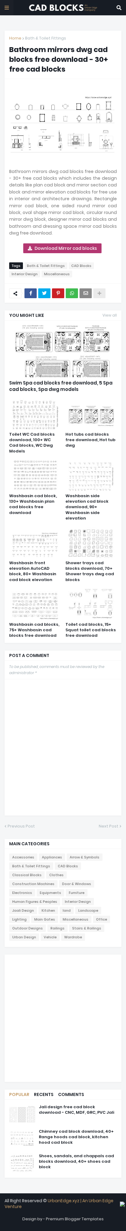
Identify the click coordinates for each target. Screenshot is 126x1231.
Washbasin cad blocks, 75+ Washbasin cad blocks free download (34, 630)
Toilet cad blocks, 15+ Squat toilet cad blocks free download (90, 630)
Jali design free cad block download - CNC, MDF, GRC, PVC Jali (76, 1109)
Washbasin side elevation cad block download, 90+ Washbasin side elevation (87, 507)
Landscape (88, 910)
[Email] (86, 293)
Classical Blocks (27, 875)
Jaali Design (23, 910)
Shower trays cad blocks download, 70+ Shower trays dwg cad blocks (89, 571)
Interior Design (25, 274)
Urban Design (24, 937)
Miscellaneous (57, 274)
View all (109, 315)
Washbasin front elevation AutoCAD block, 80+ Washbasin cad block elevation (32, 571)
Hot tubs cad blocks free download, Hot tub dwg (90, 440)
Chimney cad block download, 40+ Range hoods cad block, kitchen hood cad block (76, 1137)
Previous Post (21, 826)
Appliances (52, 857)
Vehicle (50, 937)
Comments (71, 1094)
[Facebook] (30, 293)
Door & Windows (76, 883)
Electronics (22, 892)
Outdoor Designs (27, 928)
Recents (44, 1094)
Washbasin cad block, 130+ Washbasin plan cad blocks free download (33, 504)
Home (15, 38)
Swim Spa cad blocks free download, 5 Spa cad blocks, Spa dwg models (61, 386)
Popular (19, 1094)
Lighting (19, 919)
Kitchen (48, 910)
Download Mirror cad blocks (66, 248)
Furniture (76, 892)
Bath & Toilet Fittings (45, 38)
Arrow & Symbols (84, 857)
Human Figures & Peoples (34, 901)
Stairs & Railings (86, 928)
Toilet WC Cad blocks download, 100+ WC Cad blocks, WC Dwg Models (32, 443)
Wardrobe (73, 937)
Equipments (50, 892)
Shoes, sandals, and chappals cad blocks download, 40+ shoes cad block (76, 1161)
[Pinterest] (58, 293)
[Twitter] (44, 293)
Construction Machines (33, 883)
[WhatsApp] (72, 293)
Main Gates (44, 919)
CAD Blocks (81, 265)
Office (101, 919)
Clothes (56, 875)
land (67, 910)
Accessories (23, 857)
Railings (57, 928)
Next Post (108, 826)
